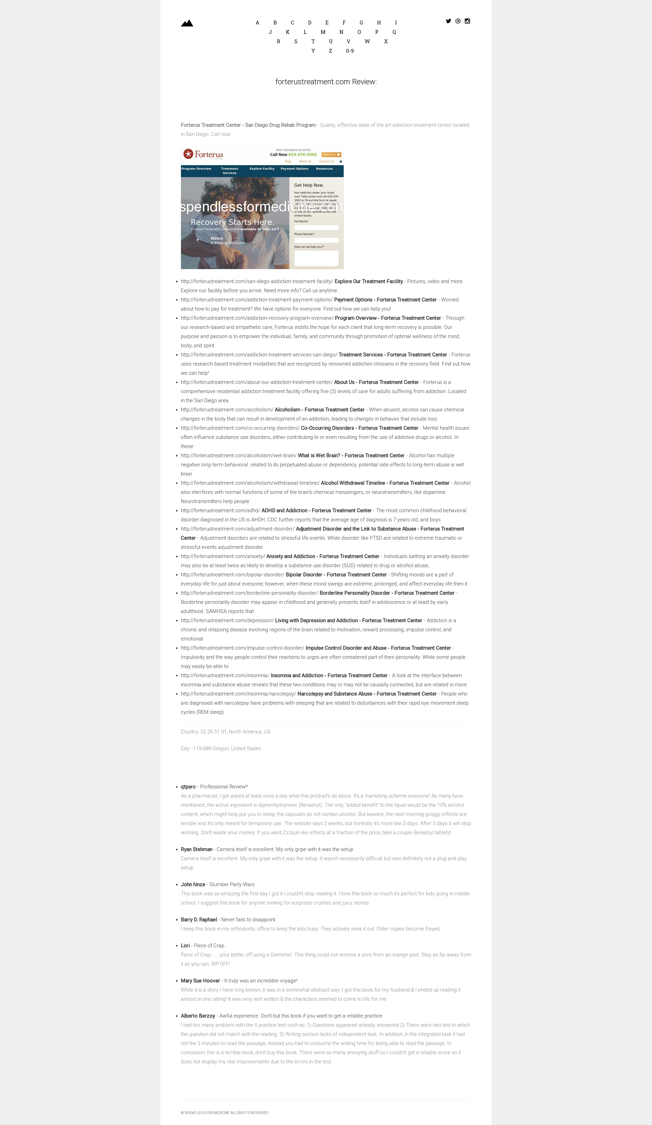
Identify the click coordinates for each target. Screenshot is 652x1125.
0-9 (350, 50)
